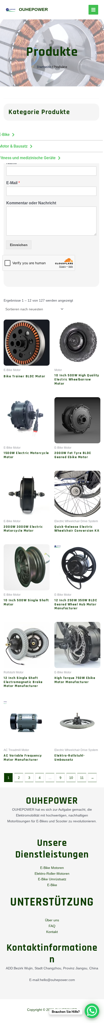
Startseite (44, 67)
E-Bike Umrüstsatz (52, 879)
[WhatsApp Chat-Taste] (92, 1011)
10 (71, 778)
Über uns (52, 920)
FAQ (52, 926)
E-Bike (52, 885)
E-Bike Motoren (52, 868)
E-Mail (13, 183)
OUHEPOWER (33, 9)
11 (82, 778)
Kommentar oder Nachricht (31, 203)
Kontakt (52, 932)
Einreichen (19, 245)
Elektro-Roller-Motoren (52, 873)
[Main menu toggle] (93, 10)
